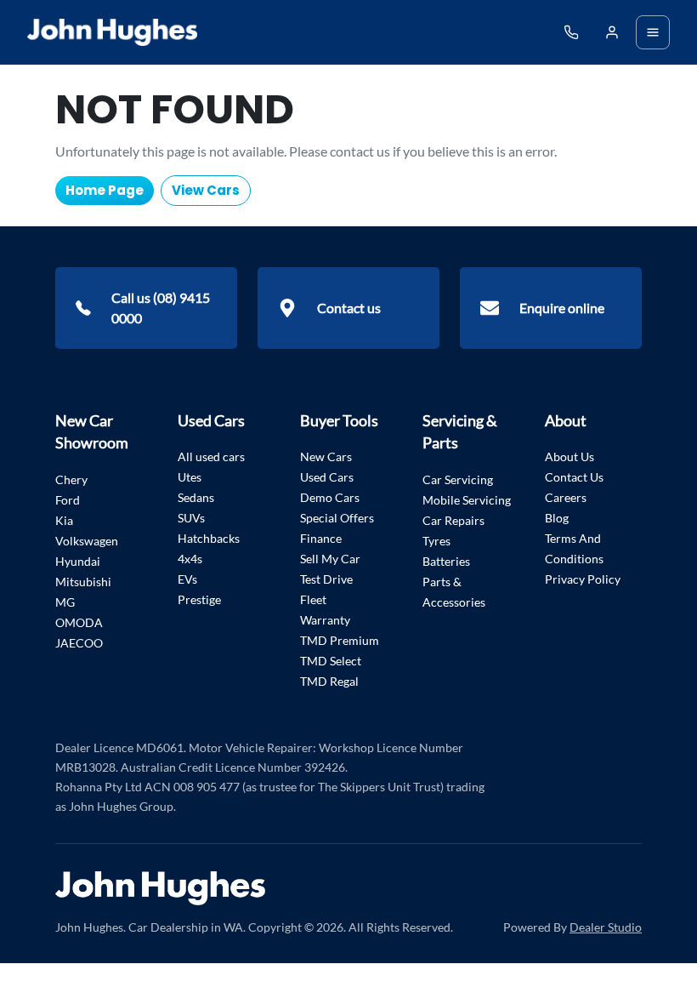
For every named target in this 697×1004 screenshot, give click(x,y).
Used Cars (327, 477)
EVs (187, 579)
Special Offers (337, 518)
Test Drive (326, 579)
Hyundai (77, 561)
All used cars (211, 456)
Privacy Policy (582, 579)
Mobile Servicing (466, 500)
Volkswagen (86, 540)
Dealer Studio (606, 927)
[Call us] (571, 32)
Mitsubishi (83, 581)
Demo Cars (330, 497)
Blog (557, 518)
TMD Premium (339, 640)
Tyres (436, 540)
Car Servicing (457, 479)
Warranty (325, 620)
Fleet (313, 599)
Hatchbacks (209, 538)
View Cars (206, 190)
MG (65, 602)
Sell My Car (330, 558)
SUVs (191, 518)
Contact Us (574, 477)
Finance (321, 538)
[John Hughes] (112, 32)
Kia (64, 520)
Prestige (199, 599)
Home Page (104, 190)
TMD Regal (329, 681)
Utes (189, 477)
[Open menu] (653, 32)
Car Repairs (453, 520)
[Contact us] (612, 32)
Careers (565, 497)
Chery (71, 479)
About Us (569, 456)
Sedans (196, 497)
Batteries (446, 561)
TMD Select (330, 660)
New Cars (326, 456)
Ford (67, 500)
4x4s (190, 558)
